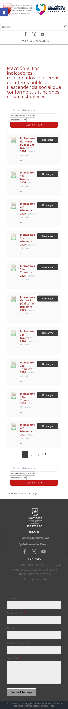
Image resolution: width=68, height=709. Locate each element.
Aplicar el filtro (34, 124)
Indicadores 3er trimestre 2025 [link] (27, 239)
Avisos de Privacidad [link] (35, 538)
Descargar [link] (47, 139)
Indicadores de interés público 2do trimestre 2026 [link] (27, 145)
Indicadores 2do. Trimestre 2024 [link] (27, 367)
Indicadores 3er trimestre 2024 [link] (27, 336)
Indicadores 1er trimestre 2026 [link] (27, 177)
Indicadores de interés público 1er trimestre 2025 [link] (27, 303)
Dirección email (16, 613)
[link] (4, 12)
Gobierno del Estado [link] (35, 544)
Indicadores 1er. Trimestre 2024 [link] (27, 398)
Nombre (12, 598)
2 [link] (32, 454)
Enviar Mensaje (21, 692)
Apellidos (13, 628)
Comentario (14, 657)
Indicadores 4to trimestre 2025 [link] (27, 208)
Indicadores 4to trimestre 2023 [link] (27, 429)
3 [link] (38, 454)
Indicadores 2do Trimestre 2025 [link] (27, 270)
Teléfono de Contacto (18, 643)
